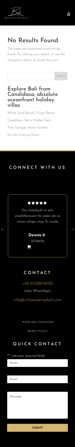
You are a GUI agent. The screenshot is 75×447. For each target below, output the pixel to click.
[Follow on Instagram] (37, 180)
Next (72, 228)
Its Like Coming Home (23, 135)
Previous (3, 228)
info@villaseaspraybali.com (37, 300)
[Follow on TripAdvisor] (51, 180)
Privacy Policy (38, 331)
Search (61, 75)
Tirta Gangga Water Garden (28, 127)
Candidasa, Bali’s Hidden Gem (29, 120)
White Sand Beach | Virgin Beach (31, 113)
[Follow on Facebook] (23, 180)
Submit (37, 427)
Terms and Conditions (38, 322)
